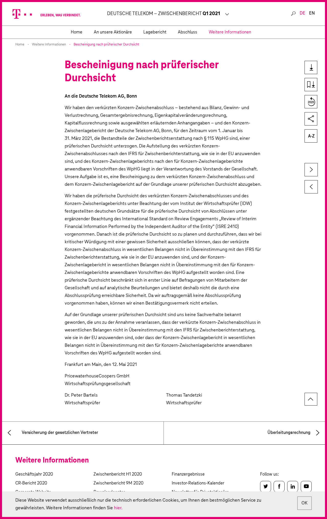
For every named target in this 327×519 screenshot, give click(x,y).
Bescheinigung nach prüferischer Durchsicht (106, 45)
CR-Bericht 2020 (31, 483)
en (312, 13)
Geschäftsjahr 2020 (34, 474)
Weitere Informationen (49, 45)
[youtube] (306, 486)
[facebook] (279, 486)
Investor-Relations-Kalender (198, 483)
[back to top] (311, 399)
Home (19, 45)
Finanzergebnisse (188, 474)
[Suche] (293, 13)
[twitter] (265, 486)
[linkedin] (292, 486)
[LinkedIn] (308, 118)
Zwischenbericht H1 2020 (118, 474)
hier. (118, 508)
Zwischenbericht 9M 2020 (119, 483)
